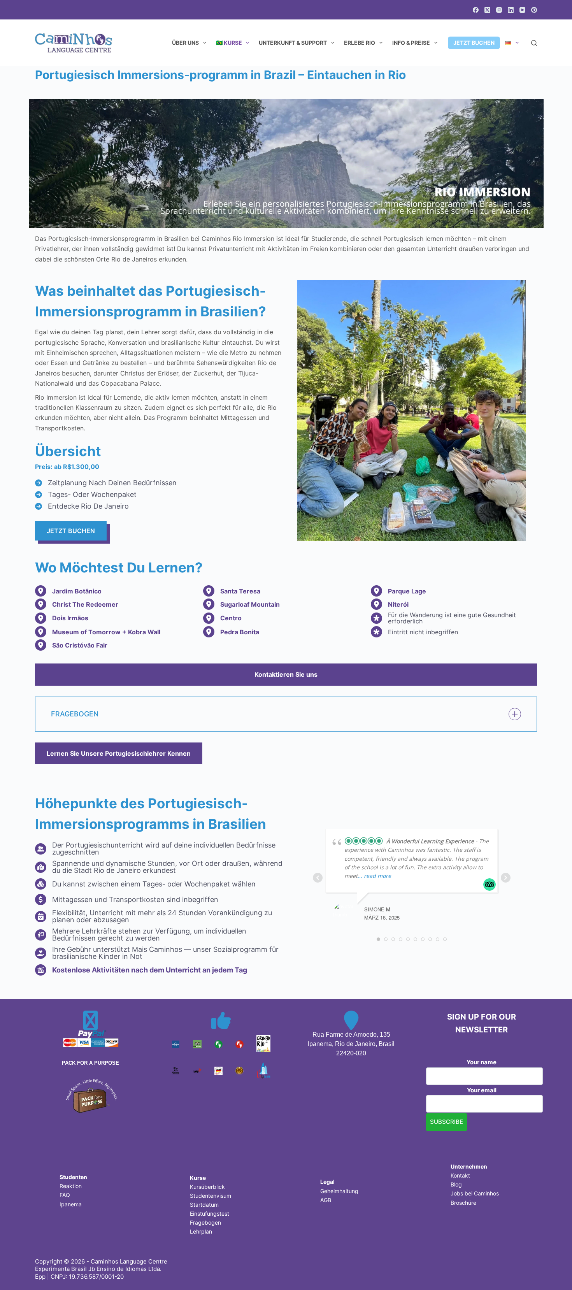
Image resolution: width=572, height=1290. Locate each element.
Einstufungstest (209, 1213)
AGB (325, 1200)
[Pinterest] (534, 10)
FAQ (65, 1195)
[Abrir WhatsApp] (552, 1270)
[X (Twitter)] (487, 10)
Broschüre (463, 1202)
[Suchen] (534, 43)
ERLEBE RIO (359, 42)
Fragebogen (205, 1222)
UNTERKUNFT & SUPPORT (293, 42)
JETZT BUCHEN (474, 42)
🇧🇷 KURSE (229, 42)
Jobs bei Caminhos (475, 1193)
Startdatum (204, 1204)
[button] (286, 714)
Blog (456, 1184)
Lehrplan (201, 1231)
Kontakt (460, 1175)
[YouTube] (522, 10)
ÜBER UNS (185, 42)
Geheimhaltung (339, 1191)
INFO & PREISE (411, 42)
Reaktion (71, 1186)
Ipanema (71, 1204)
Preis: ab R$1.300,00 (67, 466)
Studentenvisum (210, 1195)
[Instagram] (499, 10)
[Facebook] (476, 10)
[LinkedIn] (511, 10)
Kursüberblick (207, 1186)
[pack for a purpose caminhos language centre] (90, 1095)
